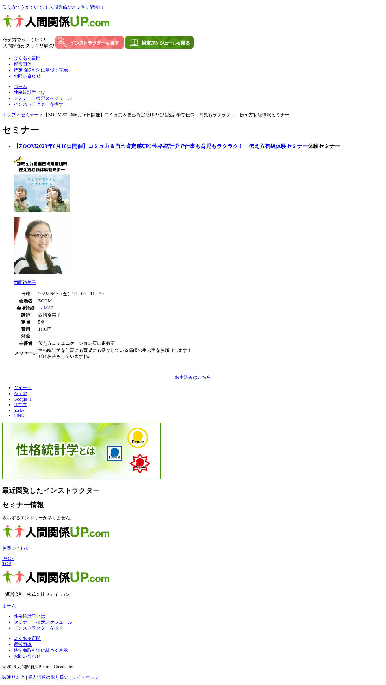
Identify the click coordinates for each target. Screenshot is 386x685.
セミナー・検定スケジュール (43, 98)
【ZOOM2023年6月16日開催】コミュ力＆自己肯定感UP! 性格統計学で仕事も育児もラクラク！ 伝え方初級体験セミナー (161, 146)
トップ (9, 114)
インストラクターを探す (38, 104)
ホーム (20, 86)
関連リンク (13, 677)
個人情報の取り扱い (48, 677)
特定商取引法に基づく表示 (41, 70)
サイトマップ (85, 677)
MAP (49, 307)
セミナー (30, 114)
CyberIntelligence (90, 666)
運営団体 (23, 64)
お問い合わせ (27, 76)
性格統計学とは (29, 92)
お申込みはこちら (193, 377)
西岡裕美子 (25, 282)
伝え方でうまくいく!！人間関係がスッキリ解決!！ (53, 7)
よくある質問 (27, 58)
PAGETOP (8, 561)
